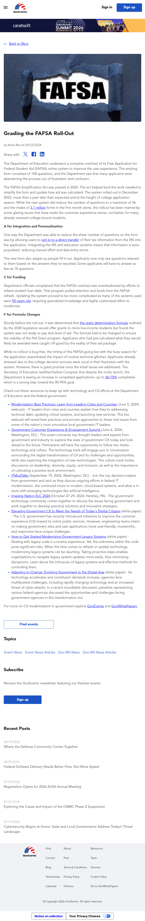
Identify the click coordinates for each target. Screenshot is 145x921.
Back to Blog (18, 44)
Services (95, 867)
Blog (48, 867)
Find (48, 848)
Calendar (51, 886)
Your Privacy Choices (84, 916)
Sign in (107, 7)
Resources (97, 848)
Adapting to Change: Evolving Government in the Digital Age (57, 572)
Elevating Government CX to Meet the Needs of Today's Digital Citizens (65, 511)
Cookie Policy (98, 877)
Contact (50, 858)
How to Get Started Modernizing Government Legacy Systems (58, 537)
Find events (29, 624)
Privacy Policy (71, 877)
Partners (68, 886)
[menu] (5, 7)
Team (94, 858)
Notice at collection (49, 916)
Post (66, 858)
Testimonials (53, 877)
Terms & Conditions (75, 867)
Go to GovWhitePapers (104, 886)
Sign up (129, 7)
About (67, 848)
